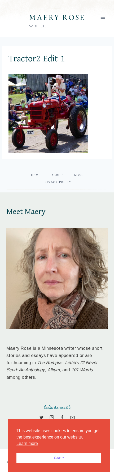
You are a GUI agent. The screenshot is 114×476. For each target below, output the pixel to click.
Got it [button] (59, 458)
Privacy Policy (57, 182)
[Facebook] (62, 417)
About (57, 175)
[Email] (72, 417)
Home (36, 175)
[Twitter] (41, 417)
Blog (78, 175)
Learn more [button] (27, 443)
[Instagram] (51, 417)
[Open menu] (103, 18)
